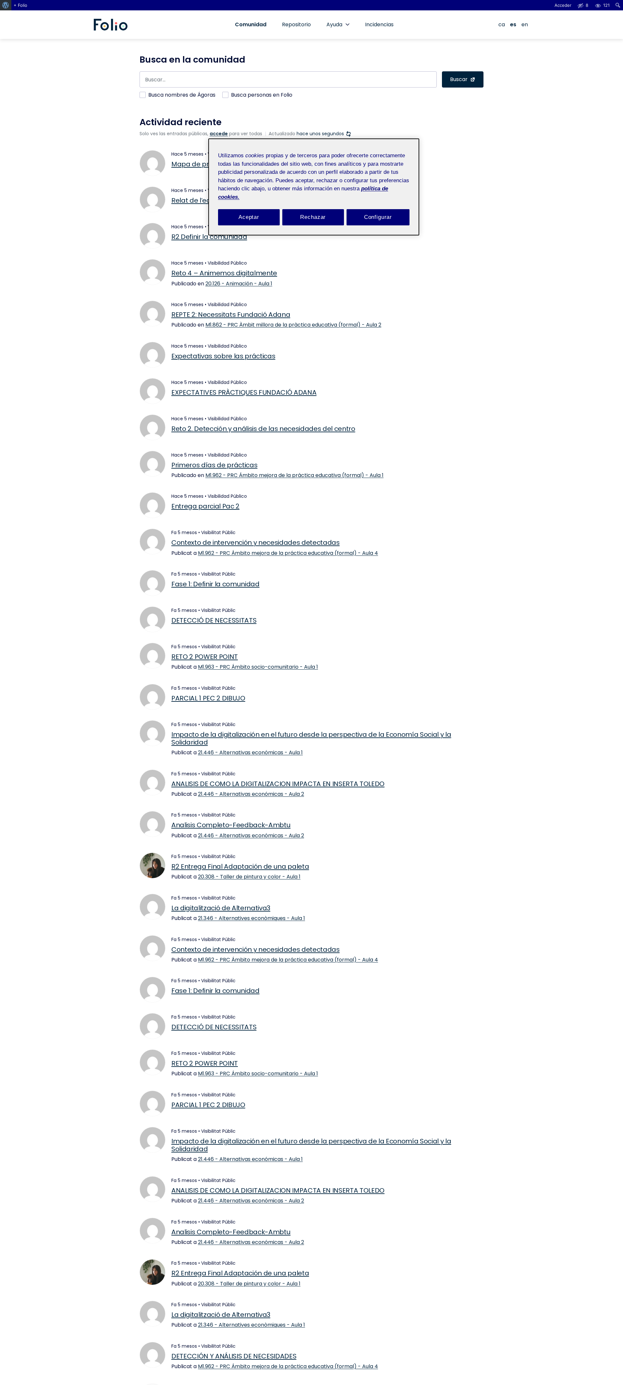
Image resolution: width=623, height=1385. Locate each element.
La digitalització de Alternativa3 (220, 908)
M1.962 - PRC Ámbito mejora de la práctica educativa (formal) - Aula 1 (294, 475)
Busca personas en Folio (261, 95)
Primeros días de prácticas (214, 465)
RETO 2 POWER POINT (204, 656)
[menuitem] (5, 5)
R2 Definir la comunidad (209, 236)
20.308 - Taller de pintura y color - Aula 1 (249, 876)
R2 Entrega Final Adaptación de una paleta (240, 866)
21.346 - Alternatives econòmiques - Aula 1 (251, 918)
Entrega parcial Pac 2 (205, 506)
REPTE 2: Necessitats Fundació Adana (230, 314)
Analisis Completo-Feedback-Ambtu (230, 825)
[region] (313, 186)
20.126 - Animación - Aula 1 (238, 283)
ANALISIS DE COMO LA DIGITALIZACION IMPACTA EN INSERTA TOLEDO (278, 783)
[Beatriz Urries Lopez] (152, 355)
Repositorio (296, 24)
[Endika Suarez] (152, 583)
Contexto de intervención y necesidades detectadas (255, 542)
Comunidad (250, 24)
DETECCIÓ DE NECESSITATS (213, 620)
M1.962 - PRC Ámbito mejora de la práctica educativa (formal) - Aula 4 (288, 553)
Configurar (378, 217)
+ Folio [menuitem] (20, 5)
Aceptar (248, 217)
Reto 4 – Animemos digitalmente (224, 273)
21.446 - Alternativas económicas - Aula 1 (250, 752)
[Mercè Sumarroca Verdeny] (152, 505)
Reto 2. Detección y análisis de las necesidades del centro (263, 428)
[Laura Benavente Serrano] (152, 236)
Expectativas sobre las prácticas (223, 356)
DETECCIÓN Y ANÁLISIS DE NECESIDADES (233, 1356)
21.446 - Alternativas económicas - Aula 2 (251, 794)
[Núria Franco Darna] (152, 314)
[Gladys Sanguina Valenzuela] (152, 824)
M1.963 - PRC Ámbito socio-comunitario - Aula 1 (258, 667)
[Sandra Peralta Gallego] (152, 542)
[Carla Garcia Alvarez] (152, 697)
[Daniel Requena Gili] (152, 272)
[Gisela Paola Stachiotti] (152, 656)
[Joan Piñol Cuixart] (152, 163)
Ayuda (334, 24)
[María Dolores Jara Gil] (152, 1355)
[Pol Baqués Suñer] (152, 907)
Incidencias (379, 24)
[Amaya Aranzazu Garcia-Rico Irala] (152, 782)
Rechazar (313, 217)
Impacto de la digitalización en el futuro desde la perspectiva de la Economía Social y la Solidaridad (311, 738)
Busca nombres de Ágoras (181, 95)
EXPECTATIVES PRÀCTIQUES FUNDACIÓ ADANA (243, 392)
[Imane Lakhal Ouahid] (152, 733)
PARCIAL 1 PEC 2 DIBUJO (208, 698)
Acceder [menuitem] (563, 5)
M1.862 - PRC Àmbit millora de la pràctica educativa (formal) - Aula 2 (293, 324)
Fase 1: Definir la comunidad (215, 584)
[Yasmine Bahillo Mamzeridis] (152, 619)
